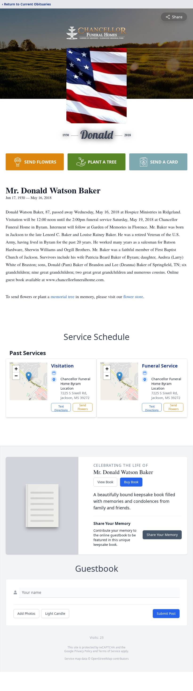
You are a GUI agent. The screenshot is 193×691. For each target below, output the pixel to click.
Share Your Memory (162, 534)
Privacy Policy (83, 651)
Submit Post (166, 613)
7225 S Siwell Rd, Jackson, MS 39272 (74, 395)
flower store (133, 296)
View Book (105, 482)
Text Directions (61, 407)
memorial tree (62, 296)
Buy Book (131, 482)
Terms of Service (109, 651)
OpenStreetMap (101, 659)
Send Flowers (83, 407)
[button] (29, 376)
